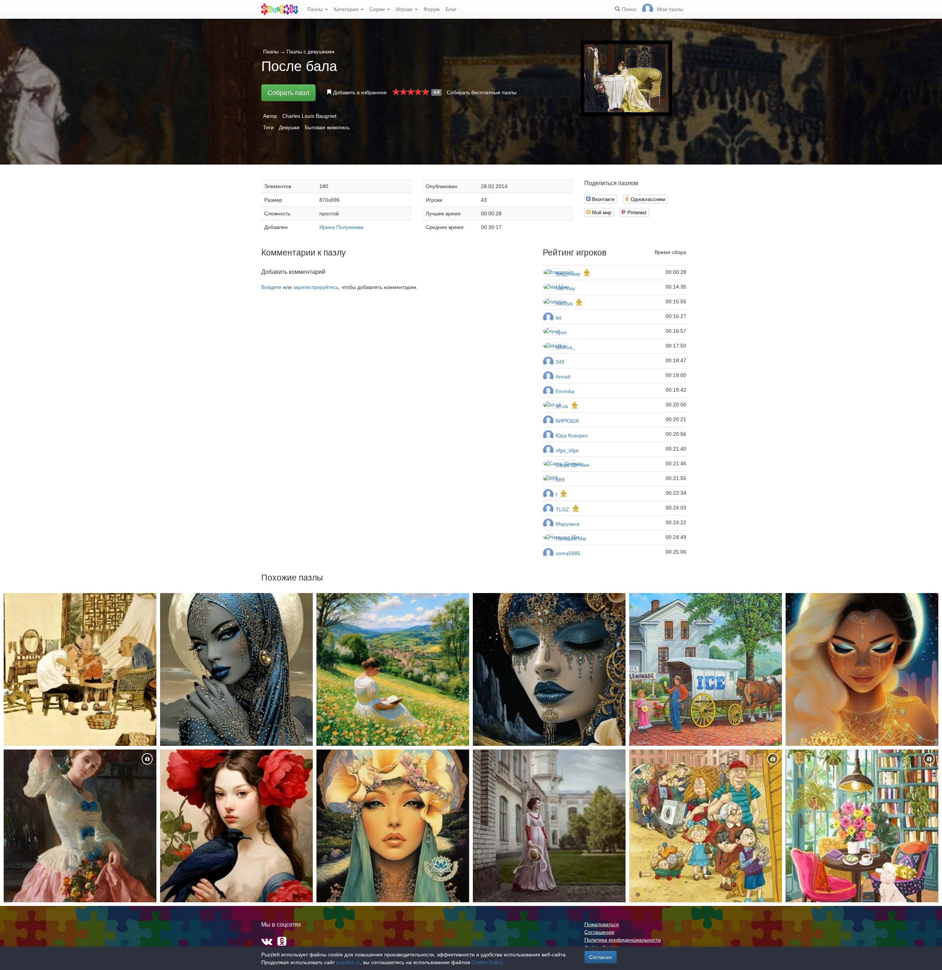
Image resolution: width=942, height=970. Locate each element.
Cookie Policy (486, 962)
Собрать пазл (288, 92)
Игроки (405, 9)
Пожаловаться (601, 924)
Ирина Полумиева (341, 227)
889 (560, 480)
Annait (563, 377)
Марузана (568, 524)
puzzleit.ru (348, 962)
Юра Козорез (571, 435)
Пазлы (315, 9)
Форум (432, 9)
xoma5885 (568, 553)
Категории (347, 9)
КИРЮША (567, 421)
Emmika (565, 391)
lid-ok (562, 406)
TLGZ (562, 509)
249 (560, 362)
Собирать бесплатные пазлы (482, 92)
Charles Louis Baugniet (309, 116)
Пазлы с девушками (310, 51)
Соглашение (599, 932)
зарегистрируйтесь (316, 287)
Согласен (600, 957)
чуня (561, 332)
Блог (451, 9)
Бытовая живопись (327, 127)
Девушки (289, 127)
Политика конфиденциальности (622, 940)
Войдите (271, 287)
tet (559, 318)
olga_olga (567, 450)
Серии (377, 9)
